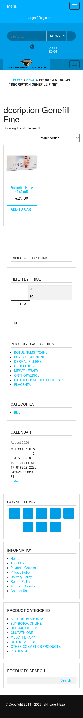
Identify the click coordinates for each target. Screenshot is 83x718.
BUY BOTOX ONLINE (29, 357)
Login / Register (39, 17)
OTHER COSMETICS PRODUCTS (39, 380)
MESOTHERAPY (26, 370)
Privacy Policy (21, 572)
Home (18, 79)
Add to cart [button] (22, 209)
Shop (30, 79)
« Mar (15, 481)
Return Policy (20, 581)
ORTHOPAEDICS (26, 375)
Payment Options (23, 567)
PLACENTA (22, 384)
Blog (17, 412)
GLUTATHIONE (25, 366)
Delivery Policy (21, 576)
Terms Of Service (23, 586)
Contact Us (19, 590)
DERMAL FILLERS (28, 361)
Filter (20, 304)
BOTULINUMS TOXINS (30, 352)
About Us (17, 563)
